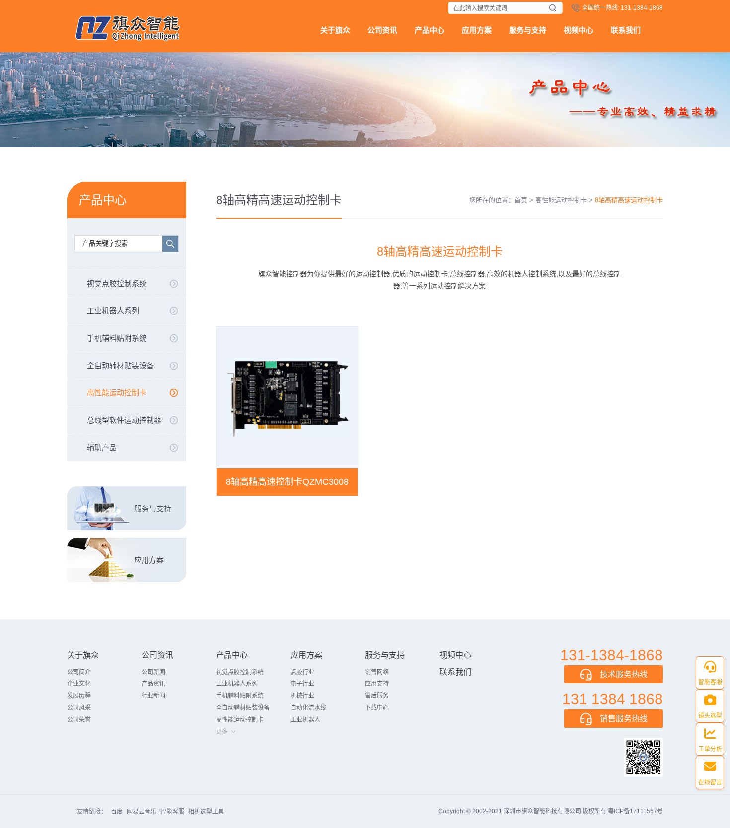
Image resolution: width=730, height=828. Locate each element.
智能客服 (172, 811)
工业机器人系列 (113, 310)
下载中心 (377, 707)
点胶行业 (302, 672)
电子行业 (302, 683)
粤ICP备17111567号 (635, 811)
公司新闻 (153, 672)
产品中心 (429, 30)
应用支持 (377, 683)
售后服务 (377, 695)
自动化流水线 (308, 707)
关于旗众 (335, 30)
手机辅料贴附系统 (116, 338)
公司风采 (79, 707)
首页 (520, 200)
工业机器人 (305, 719)
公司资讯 (382, 30)
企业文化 (79, 683)
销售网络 (377, 672)
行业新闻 (153, 695)
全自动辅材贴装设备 (120, 365)
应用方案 (477, 30)
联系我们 (626, 30)
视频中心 (578, 30)
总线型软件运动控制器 (124, 420)
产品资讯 (153, 683)
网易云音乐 (141, 811)
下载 (420, 7)
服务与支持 (527, 30)
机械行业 (302, 695)
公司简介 (79, 672)
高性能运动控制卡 (116, 392)
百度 (117, 811)
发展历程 (79, 695)
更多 (222, 731)
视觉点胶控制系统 (116, 283)
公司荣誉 (79, 719)
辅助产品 (102, 447)
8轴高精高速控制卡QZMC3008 (287, 482)
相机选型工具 (206, 811)
